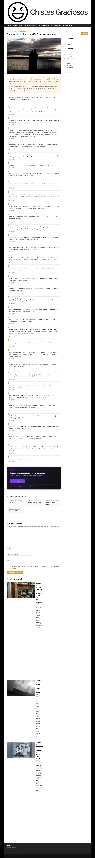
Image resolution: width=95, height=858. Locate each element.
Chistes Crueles (68, 56)
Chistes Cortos (44, 25)
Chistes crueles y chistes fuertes (15, 501)
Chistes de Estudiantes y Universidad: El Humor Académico (51, 502)
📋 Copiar (11, 101)
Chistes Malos (67, 25)
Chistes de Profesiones (70, 61)
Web (8, 560)
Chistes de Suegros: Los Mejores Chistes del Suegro (34, 501)
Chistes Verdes (56, 25)
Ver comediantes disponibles (32, 481)
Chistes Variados (68, 67)
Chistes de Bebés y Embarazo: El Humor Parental (16, 509)
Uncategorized (68, 72)
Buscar (65, 31)
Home (9, 25)
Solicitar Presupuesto (17, 481)
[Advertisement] (15, 656)
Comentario (11, 530)
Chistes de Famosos (69, 58)
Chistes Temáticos (31, 25)
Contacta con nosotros (12, 849)
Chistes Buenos (18, 25)
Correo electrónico (13, 554)
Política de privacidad (11, 847)
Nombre (9, 548)
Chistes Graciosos (19, 855)
